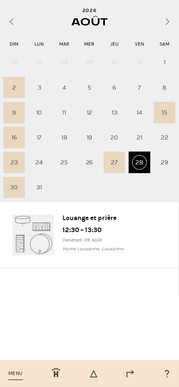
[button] (15, 373)
